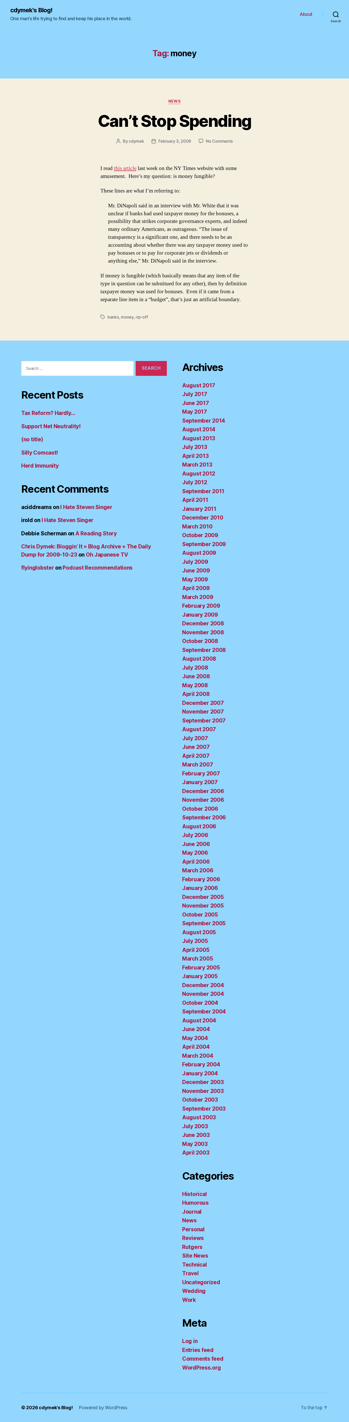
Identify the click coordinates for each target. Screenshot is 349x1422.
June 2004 (196, 1029)
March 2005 (197, 958)
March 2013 (197, 464)
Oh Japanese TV (107, 554)
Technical (194, 1264)
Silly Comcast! (39, 452)
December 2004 (203, 985)
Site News (195, 1255)
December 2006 (203, 791)
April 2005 (195, 950)
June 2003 (196, 1135)
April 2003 (195, 1152)
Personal (193, 1229)
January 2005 (200, 976)
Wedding (194, 1291)
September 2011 (203, 491)
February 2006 (201, 879)
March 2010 (197, 526)
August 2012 (198, 473)
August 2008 (199, 659)
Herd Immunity (40, 465)
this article (125, 168)
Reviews (193, 1238)
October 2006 (200, 809)
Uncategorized (201, 1282)
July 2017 (194, 394)
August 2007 (199, 729)
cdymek (136, 141)
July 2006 (195, 835)
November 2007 (203, 711)
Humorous (195, 1203)
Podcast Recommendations (98, 568)
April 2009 (196, 588)
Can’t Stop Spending (174, 121)
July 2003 (195, 1126)
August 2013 (198, 438)
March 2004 (197, 1056)
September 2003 (204, 1108)
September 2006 (204, 817)
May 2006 (195, 853)
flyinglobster (37, 568)
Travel (190, 1273)
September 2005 (204, 923)
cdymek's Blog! (31, 10)
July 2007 (195, 738)
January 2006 (200, 888)
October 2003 (200, 1100)
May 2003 (195, 1144)
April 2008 (196, 694)
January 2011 (199, 509)
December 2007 (203, 703)
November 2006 (203, 800)
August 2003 (199, 1117)
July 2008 (195, 667)
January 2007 (200, 782)
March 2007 (197, 764)
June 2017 (195, 403)
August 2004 (199, 1020)
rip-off (142, 317)
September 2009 (204, 544)
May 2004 (195, 1038)
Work (189, 1300)
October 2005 (200, 914)
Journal (192, 1212)
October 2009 (200, 535)
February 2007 (201, 773)
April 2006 (196, 862)
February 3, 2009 (174, 141)
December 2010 (202, 517)
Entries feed (198, 1350)
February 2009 (201, 606)
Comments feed (203, 1359)
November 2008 (203, 632)
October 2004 (200, 1003)
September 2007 (204, 720)
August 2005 (199, 932)
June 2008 (196, 676)
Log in (189, 1341)
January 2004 (200, 1073)
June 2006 (196, 844)
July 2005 (195, 941)
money (127, 317)
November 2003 (203, 1091)
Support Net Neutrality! (51, 426)
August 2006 (199, 826)
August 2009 (199, 553)
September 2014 (203, 420)
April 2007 (195, 756)
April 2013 (195, 456)
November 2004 (203, 994)
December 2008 (203, 623)
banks (113, 317)
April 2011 (195, 500)
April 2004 (196, 1047)
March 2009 (197, 597)
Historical (194, 1194)
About (306, 14)
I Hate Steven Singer (86, 507)
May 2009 (195, 579)
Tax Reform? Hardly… (48, 413)
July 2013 (194, 447)
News (174, 101)
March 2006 (197, 870)
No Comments (219, 141)
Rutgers (192, 1247)
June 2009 (196, 570)
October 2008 (200, 641)
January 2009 (200, 615)
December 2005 (203, 897)
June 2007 (196, 747)
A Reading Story (96, 533)
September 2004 (204, 1011)
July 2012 (194, 482)
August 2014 (198, 429)
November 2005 (203, 905)
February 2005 (201, 967)
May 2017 (194, 412)
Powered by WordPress (103, 1407)
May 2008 (195, 685)
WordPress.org (201, 1367)
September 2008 (204, 650)
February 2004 (201, 1064)
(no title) (32, 439)
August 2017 (198, 385)
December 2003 (203, 1082)
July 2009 (195, 562)
